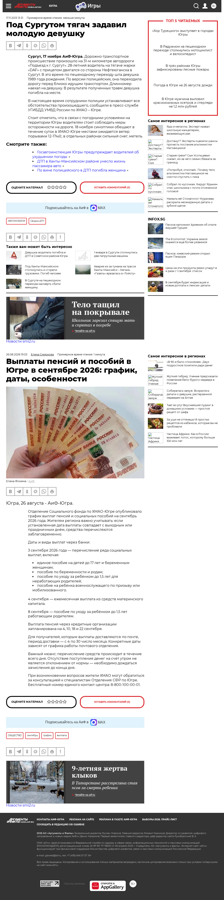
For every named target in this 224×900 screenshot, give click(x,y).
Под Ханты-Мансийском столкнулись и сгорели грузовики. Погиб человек (43, 270)
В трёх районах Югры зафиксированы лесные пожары (183, 67)
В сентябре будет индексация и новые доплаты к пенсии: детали (187, 284)
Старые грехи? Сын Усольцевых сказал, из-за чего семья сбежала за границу (191, 159)
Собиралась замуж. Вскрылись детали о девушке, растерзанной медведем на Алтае (189, 394)
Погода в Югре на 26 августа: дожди (183, 85)
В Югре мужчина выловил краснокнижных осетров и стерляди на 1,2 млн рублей (183, 102)
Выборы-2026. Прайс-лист (159, 819)
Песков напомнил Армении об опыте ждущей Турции (190, 226)
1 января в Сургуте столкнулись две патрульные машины (115, 254)
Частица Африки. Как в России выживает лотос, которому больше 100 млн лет (191, 437)
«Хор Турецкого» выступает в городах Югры (183, 32)
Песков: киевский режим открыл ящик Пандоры (187, 255)
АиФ (31, 481)
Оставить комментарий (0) (112, 187)
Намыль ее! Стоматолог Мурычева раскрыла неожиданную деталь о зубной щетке (190, 202)
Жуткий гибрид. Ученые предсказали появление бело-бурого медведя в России (192, 380)
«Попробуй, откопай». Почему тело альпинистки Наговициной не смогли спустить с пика (191, 173)
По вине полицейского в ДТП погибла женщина (81, 170)
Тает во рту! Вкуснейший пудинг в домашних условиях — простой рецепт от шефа (190, 408)
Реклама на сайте (81, 819)
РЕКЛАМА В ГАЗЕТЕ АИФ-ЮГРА (118, 819)
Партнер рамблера (74, 883)
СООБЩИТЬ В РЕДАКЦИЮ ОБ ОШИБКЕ (60, 824)
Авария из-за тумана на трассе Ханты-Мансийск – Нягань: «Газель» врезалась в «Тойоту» (115, 270)
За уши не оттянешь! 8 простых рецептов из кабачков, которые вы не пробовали (192, 423)
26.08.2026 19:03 (16, 354)
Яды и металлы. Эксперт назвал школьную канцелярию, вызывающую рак (188, 130)
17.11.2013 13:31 (14, 17)
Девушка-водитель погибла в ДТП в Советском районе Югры (46, 254)
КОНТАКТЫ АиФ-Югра (50, 819)
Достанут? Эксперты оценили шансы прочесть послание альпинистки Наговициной (192, 144)
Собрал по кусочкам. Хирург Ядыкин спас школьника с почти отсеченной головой (192, 188)
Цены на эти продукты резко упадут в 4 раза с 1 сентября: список (191, 270)
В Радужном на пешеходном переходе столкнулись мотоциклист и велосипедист (182, 50)
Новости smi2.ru (20, 341)
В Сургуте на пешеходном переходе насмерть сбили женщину (43, 284)
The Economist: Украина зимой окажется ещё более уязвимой (186, 241)
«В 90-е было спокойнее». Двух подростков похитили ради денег (190, 363)
